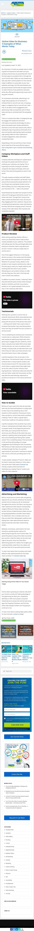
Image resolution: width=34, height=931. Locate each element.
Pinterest (8, 873)
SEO (7, 876)
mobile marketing (10, 866)
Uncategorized (9, 883)
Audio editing (9, 836)
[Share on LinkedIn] (16, 930)
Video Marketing (10, 890)
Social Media (9, 880)
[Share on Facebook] (11, 930)
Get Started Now (17, 737)
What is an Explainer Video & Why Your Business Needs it (17, 657)
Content (8, 843)
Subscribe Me (17, 774)
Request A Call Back (17, 818)
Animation (8, 833)
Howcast (23, 464)
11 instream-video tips (19, 556)
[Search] (4, 671)
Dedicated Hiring (10, 846)
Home (4, 13)
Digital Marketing (10, 850)
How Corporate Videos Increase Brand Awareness (25, 632)
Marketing (8, 863)
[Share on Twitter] (14, 930)
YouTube (8, 893)
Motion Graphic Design (11, 870)
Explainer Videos (11, 13)
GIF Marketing (9, 856)
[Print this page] (19, 930)
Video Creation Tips (11, 887)
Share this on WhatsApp (9, 59)
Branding (8, 840)
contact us (16, 614)
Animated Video (10, 829)
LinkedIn (8, 860)
